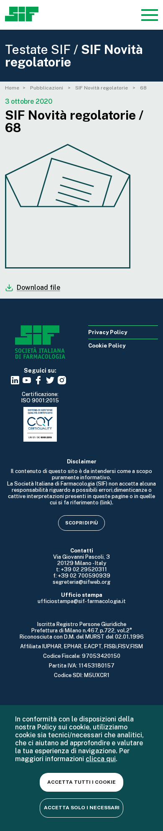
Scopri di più (81, 522)
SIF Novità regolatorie (102, 88)
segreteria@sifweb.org (81, 582)
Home (12, 88)
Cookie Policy (106, 346)
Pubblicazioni (47, 88)
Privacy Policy (107, 332)
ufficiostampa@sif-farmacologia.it (82, 601)
